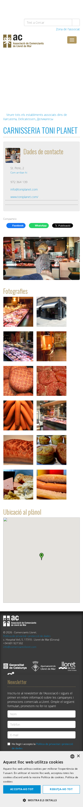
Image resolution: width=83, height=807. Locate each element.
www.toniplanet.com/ (24, 197)
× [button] (78, 756)
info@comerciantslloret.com (19, 646)
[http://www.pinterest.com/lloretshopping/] (53, 7)
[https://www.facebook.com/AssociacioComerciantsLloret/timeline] (31, 7)
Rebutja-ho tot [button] (61, 789)
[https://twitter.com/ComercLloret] (42, 7)
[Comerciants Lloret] (35, 44)
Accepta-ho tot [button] (22, 789)
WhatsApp (40, 225)
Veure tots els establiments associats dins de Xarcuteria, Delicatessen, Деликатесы (35, 117)
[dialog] (41, 779)
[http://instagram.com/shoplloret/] (75, 7)
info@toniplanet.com (24, 189)
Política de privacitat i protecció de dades (27, 636)
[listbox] (72, 756)
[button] (41, 800)
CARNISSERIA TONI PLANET (40, 130)
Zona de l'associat (67, 29)
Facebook (17, 225)
